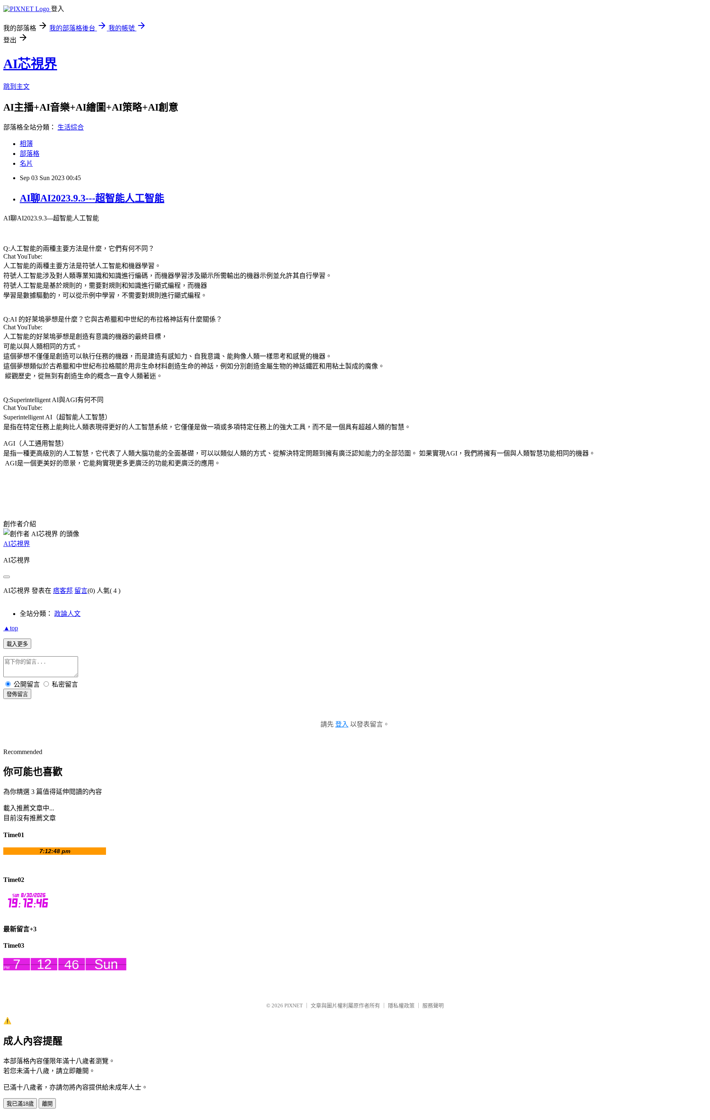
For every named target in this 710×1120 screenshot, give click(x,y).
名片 (26, 163)
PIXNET (293, 1005)
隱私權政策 (401, 1005)
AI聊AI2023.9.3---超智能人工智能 (92, 198)
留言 (81, 590)
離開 (47, 1104)
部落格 (29, 153)
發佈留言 (17, 694)
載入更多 (17, 644)
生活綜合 (71, 127)
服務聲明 (433, 1005)
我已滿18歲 (20, 1104)
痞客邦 (63, 590)
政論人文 (67, 613)
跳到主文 (16, 86)
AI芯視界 (30, 63)
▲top (10, 628)
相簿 (26, 143)
